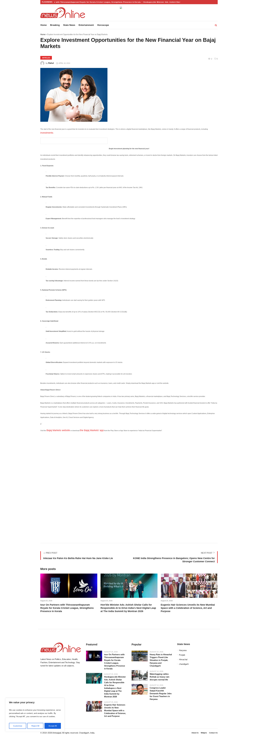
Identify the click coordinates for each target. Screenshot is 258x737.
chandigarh (184, 664)
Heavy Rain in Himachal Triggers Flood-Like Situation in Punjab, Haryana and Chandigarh (161, 660)
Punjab (182, 655)
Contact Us (213, 733)
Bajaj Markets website (58, 430)
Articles (46, 58)
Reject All (35, 726)
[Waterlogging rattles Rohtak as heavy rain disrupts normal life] (140, 675)
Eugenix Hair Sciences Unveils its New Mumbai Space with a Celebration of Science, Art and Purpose (188, 608)
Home (42, 34)
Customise (17, 726)
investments (46, 132)
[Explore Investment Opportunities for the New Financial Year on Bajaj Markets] (129, 95)
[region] (34, 715)
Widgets (204, 733)
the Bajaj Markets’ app (92, 430)
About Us (195, 733)
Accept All (53, 726)
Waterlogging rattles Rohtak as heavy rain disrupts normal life (159, 677)
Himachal (183, 659)
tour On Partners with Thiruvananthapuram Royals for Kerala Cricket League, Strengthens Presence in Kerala (81, 2)
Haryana (183, 650)
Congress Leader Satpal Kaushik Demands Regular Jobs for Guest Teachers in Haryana (161, 693)
